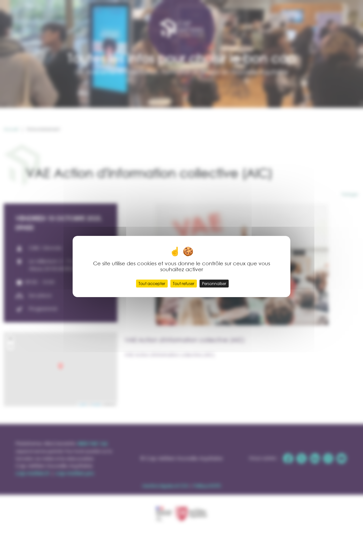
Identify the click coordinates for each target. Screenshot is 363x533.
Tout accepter (152, 283)
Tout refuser (183, 283)
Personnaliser (214, 283)
